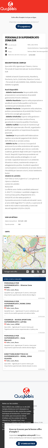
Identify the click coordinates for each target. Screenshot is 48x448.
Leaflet (20, 268)
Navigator (42, 268)
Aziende (34, 406)
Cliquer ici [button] (25, 26)
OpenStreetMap (28, 268)
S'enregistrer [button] (27, 443)
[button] (24, 250)
